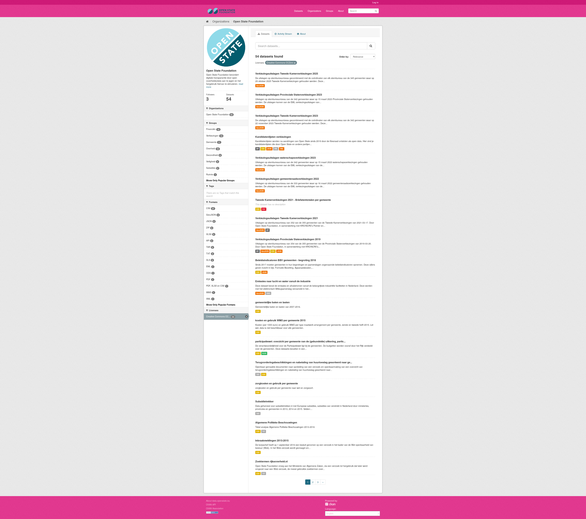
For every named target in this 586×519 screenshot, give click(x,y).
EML (275, 149)
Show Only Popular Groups (220, 180)
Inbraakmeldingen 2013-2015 (272, 440)
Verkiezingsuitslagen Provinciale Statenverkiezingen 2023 (288, 94)
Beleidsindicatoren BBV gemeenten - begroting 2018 (285, 260)
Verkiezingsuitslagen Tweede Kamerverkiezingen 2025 (286, 73)
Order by (343, 56)
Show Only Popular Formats (220, 304)
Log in (375, 2)
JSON (269, 149)
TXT (263, 431)
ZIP (257, 149)
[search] (371, 45)
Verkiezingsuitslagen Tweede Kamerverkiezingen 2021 (286, 218)
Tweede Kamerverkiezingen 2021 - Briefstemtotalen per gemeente (293, 200)
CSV (263, 149)
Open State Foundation (248, 21)
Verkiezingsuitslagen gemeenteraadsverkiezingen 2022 (287, 178)
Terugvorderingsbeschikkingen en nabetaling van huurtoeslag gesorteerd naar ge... (303, 362)
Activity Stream (284, 33)
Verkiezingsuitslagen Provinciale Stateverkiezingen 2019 (287, 239)
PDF (263, 209)
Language (330, 508)
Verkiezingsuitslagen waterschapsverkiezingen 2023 (285, 157)
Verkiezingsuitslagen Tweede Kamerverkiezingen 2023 (286, 115)
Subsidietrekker (264, 401)
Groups (329, 10)
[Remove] (294, 63)
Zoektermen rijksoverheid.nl (271, 461)
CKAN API (211, 504)
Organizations (314, 10)
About (341, 10)
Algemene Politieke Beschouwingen (276, 422)
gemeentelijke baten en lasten (272, 302)
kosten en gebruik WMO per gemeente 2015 (280, 320)
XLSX (264, 353)
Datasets (298, 10)
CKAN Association (214, 508)
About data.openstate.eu (218, 500)
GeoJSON (260, 85)
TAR (257, 374)
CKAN (330, 504)
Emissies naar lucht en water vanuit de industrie (283, 281)
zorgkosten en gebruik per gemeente (276, 383)
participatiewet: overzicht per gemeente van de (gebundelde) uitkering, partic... (300, 341)
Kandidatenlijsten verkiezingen (273, 136)
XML (281, 149)
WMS (268, 293)
